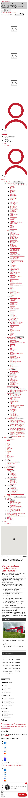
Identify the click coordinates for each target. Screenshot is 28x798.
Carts (11, 280)
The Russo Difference (10, 141)
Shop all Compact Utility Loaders (17, 388)
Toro (8, 455)
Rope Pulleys (13, 291)
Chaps (11, 281)
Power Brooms (13, 406)
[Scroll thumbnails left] (2, 796)
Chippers (12, 192)
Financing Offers (11, 463)
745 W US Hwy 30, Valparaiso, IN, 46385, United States (13, 641)
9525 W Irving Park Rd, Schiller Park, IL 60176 (12, 765)
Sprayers (12, 219)
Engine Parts (13, 245)
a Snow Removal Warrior (16, 506)
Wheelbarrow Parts (14, 269)
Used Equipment (11, 418)
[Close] (2, 790)
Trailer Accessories (14, 383)
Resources (9, 517)
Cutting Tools (13, 345)
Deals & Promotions (8, 700)
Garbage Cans (13, 349)
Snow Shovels (13, 413)
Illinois (8, 470)
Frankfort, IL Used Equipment (17, 424)
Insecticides (12, 310)
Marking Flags (13, 356)
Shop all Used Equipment (16, 420)
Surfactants (12, 315)
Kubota (8, 447)
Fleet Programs (7, 701)
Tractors (9, 369)
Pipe (11, 331)
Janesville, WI (13, 491)
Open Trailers (13, 382)
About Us (9, 498)
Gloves (11, 402)
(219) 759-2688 (7, 643)
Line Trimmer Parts (14, 250)
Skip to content (5, 1)
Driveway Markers (14, 401)
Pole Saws (12, 210)
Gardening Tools (13, 302)
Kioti (8, 445)
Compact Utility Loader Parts (16, 391)
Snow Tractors (13, 414)
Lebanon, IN (13, 481)
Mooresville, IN (13, 482)
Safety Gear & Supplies (15, 361)
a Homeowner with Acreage (16, 507)
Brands (7, 137)
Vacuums (12, 227)
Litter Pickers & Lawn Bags (16, 353)
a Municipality (13, 505)
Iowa (8, 485)
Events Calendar (10, 520)
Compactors (12, 194)
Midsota (8, 449)
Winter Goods (10, 393)
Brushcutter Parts (14, 237)
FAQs (5, 689)
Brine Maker (13, 398)
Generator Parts (13, 246)
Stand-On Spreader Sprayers (16, 222)
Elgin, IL (12, 472)
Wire (11, 335)
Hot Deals (9, 464)
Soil (10, 311)
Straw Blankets (13, 316)
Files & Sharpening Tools (16, 283)
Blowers (12, 188)
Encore (8, 443)
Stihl (8, 453)
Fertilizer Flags (13, 304)
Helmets (11, 284)
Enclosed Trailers (14, 380)
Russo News (10, 518)
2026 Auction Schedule (15, 434)
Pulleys (11, 287)
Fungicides (12, 306)
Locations (7, 140)
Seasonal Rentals (8, 705)
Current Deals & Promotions (13, 462)
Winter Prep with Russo (15, 395)
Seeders (11, 215)
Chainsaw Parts (13, 238)
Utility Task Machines (15, 415)
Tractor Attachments (14, 372)
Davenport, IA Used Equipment (17, 433)
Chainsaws (12, 191)
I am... (8, 499)
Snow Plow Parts (14, 258)
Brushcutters (12, 190)
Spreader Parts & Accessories (16, 261)
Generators (12, 201)
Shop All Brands (10, 439)
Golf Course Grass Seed (15, 323)
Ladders (11, 352)
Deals (6, 139)
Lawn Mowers (13, 203)
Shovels (11, 364)
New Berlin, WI (13, 492)
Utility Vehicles (13, 229)
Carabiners (12, 277)
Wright (8, 459)
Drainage (12, 326)
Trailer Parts (12, 266)
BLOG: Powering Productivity (14, 510)
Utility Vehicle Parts (14, 268)
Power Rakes (13, 211)
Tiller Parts (12, 262)
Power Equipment (11, 183)
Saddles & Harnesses (14, 292)
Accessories (12, 275)
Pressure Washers (14, 214)
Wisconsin (9, 489)
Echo (8, 441)
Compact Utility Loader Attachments (18, 390)
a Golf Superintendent (15, 509)
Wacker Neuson (10, 456)
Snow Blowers (13, 217)
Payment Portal (7, 145)
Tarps (11, 365)
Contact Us (6, 711)
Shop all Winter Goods (15, 397)
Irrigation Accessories (15, 330)
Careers (5, 686)
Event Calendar (7, 688)
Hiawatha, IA (13, 488)
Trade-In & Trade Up (12, 514)
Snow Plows (13, 411)
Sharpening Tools (14, 362)
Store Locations (7, 692)
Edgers (11, 199)
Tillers (11, 225)
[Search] (21, 14)
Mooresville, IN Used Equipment (17, 429)
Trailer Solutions (13, 376)
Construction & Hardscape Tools (17, 342)
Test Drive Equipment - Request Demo (16, 513)
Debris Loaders (13, 196)
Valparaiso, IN (13, 484)
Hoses (11, 329)
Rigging (11, 288)
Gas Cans (12, 350)
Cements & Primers (14, 325)
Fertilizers (12, 303)
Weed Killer (12, 319)
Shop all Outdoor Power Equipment (18, 184)
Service (5, 143)
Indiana (8, 478)
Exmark (8, 444)
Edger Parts (12, 242)
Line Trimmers (13, 206)
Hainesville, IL (13, 474)
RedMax (9, 451)
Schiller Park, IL (13, 477)
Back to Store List (4, 556)
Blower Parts (13, 236)
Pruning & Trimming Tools (16, 285)
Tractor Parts (13, 265)
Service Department (11, 511)
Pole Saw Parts (13, 252)
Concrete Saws (13, 195)
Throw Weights (13, 293)
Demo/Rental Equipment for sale (17, 436)
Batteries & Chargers (14, 234)
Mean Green (9, 448)
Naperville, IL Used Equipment (17, 421)
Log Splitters (13, 207)
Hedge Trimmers (13, 202)
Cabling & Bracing (14, 279)
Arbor (8, 270)
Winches (12, 295)
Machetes (12, 354)
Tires (11, 264)
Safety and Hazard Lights (16, 407)
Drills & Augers (13, 198)
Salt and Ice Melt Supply (15, 394)
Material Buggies (14, 209)
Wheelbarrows (13, 368)
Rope (11, 289)
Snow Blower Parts (14, 257)
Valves (11, 334)
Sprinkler (12, 333)
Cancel (16, 14)
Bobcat (8, 440)
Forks (11, 346)
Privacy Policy (7, 717)
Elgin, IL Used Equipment (16, 425)
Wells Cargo (9, 457)
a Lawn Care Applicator (15, 503)
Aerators (12, 186)
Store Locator (10, 469)
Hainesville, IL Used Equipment (17, 422)
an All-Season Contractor (15, 502)
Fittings (11, 327)
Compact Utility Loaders (12, 386)
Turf (8, 296)
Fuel (11, 348)
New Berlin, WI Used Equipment (17, 426)
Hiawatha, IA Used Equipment (17, 432)
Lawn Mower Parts (14, 249)
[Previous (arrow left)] (1, 795)
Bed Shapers (13, 187)
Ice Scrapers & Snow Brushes (17, 405)
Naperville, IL (13, 476)
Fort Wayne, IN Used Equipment (17, 430)
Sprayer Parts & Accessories (16, 260)
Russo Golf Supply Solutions (16, 322)
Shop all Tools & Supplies (16, 338)
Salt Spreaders (13, 409)
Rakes (11, 360)
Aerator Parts (13, 233)
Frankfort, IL (13, 473)
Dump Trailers (13, 379)
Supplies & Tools (11, 337)
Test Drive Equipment (9, 702)
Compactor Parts (13, 240)
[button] (14, 539)
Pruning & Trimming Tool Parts (17, 256)
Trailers (8, 375)
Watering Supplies (14, 318)
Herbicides (12, 300)
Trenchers (12, 226)
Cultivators (12, 344)
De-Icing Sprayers (14, 399)
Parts (8, 230)
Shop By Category (9, 136)
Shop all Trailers (13, 378)
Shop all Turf (13, 299)
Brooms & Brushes (14, 341)
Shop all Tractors (14, 371)
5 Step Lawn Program (15, 298)
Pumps (11, 213)
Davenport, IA (13, 487)
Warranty (6, 715)
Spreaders (12, 221)
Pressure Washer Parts (15, 254)
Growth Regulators (14, 308)
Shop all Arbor (13, 273)
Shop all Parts (13, 232)
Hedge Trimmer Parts (15, 248)
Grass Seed (12, 307)
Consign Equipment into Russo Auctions (16, 515)
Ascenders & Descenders (15, 276)
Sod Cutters (12, 218)
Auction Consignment (9, 698)
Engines (11, 244)
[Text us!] (22, 795)
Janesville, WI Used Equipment (17, 428)
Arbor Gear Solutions (15, 272)
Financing (6, 713)
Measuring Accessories (15, 357)
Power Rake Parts (14, 253)
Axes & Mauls (13, 340)
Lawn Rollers (13, 205)
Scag (8, 452)
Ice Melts (12, 403)
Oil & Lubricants (14, 358)
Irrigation (9, 320)
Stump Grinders (13, 223)
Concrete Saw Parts (14, 241)
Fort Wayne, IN (13, 480)
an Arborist (12, 501)
